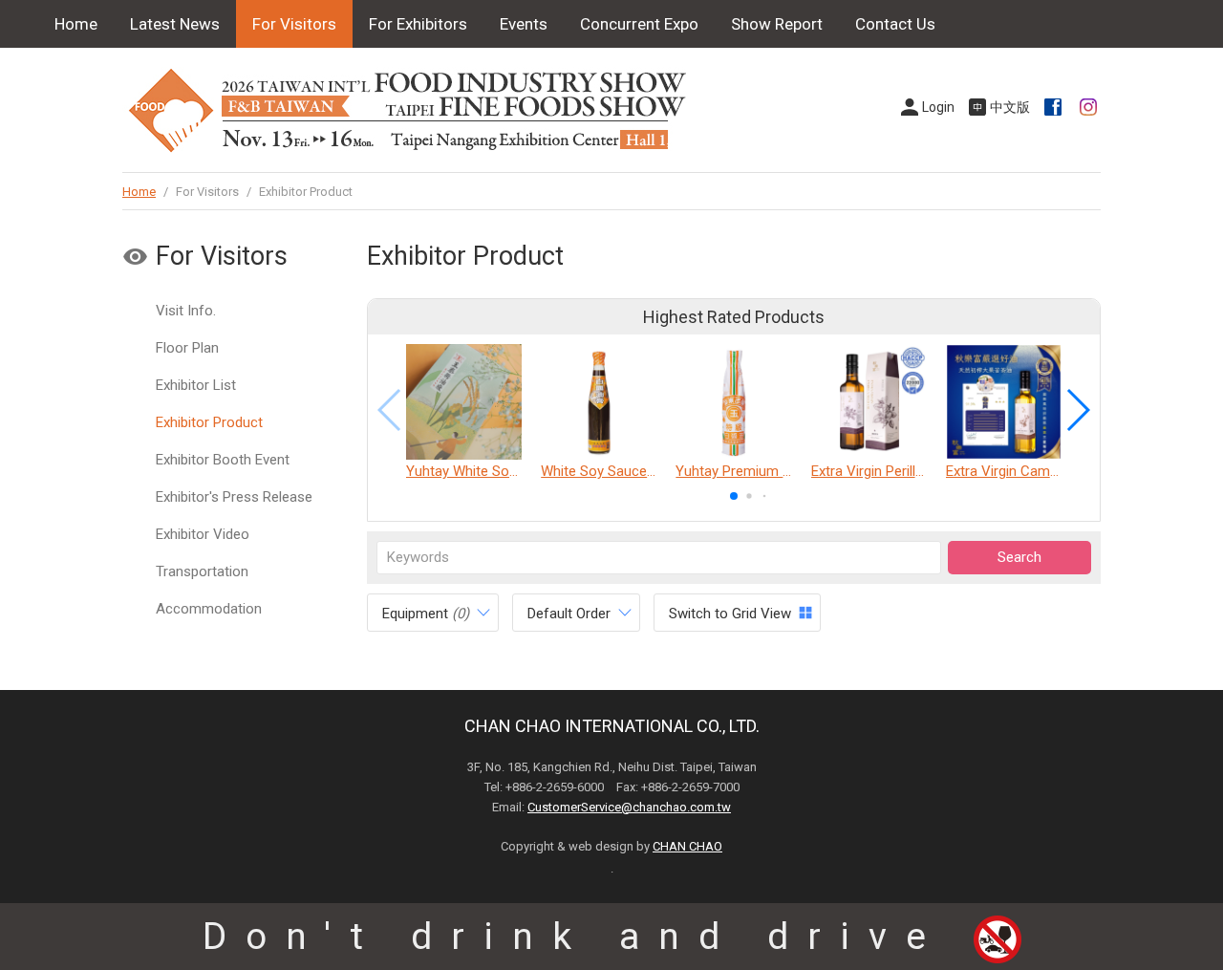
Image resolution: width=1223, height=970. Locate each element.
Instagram (1090, 107)
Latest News (175, 23)
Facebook (1054, 107)
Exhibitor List (196, 385)
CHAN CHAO (687, 846)
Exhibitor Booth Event (223, 459)
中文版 (1010, 107)
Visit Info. (186, 310)
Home (75, 23)
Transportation (202, 571)
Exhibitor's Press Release (234, 497)
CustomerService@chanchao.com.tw (629, 807)
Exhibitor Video (202, 534)
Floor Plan (187, 347)
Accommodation (209, 608)
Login (938, 107)
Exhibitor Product (209, 422)
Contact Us (895, 23)
